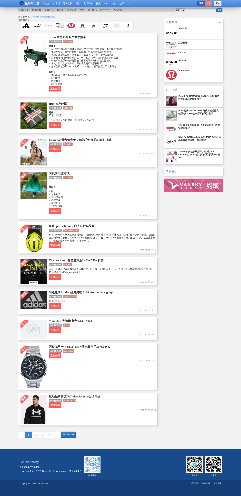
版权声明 (206, 483)
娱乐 (122, 3)
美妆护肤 (49, 10)
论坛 (114, 3)
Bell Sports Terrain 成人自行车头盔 (72, 226)
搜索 (219, 10)
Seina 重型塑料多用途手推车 (67, 37)
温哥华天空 (32, 3)
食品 (82, 10)
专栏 (106, 3)
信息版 (46, 3)
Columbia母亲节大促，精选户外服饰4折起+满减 (80, 140)
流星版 (56, 3)
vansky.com (43, 483)
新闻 (78, 3)
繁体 (218, 3)
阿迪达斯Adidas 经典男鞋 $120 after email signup (81, 292)
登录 (201, 3)
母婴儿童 (71, 10)
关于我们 (195, 483)
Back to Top (68, 435)
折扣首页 (24, 10)
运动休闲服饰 (48, 16)
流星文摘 (67, 3)
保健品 (60, 10)
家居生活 (104, 10)
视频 (98, 3)
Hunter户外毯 (58, 103)
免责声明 (217, 483)
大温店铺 (88, 3)
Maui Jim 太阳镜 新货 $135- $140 (70, 321)
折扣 (129, 3)
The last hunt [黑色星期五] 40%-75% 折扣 (76, 260)
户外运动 (117, 10)
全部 (219, 22)
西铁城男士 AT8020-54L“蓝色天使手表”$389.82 (79, 346)
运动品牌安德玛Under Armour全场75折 (74, 396)
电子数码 (92, 10)
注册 (209, 3)
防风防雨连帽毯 (59, 173)
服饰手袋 (36, 10)
